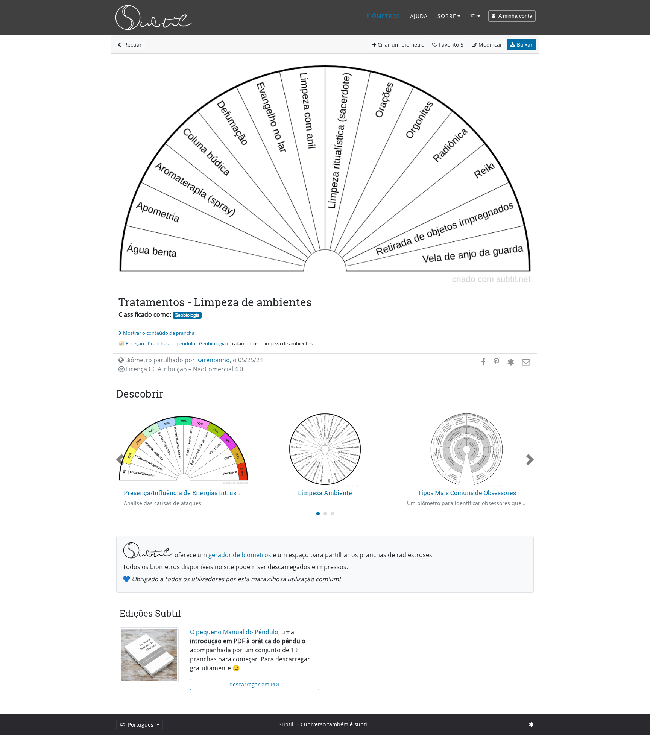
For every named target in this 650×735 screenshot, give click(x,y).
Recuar (131, 44)
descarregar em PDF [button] (254, 684)
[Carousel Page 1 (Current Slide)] (318, 513)
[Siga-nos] (531, 724)
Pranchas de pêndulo (171, 343)
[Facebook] (483, 362)
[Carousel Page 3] (332, 513)
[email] (525, 362)
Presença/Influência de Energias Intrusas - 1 (187, 493)
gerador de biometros (239, 555)
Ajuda (419, 16)
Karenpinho (213, 360)
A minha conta (513, 16)
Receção (135, 343)
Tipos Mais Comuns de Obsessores (467, 493)
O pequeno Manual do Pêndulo (234, 632)
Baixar (524, 44)
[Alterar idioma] (475, 16)
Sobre (446, 16)
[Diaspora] (510, 362)
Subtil (286, 724)
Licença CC (184, 369)
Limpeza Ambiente (325, 493)
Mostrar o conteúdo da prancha (158, 333)
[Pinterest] (496, 362)
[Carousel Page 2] (325, 513)
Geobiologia (187, 315)
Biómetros (383, 16)
